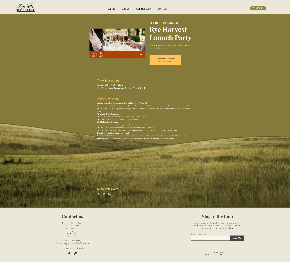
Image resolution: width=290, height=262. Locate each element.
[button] (113, 9)
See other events (165, 61)
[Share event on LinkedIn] (109, 194)
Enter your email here (198, 234)
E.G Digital (219, 252)
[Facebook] (69, 254)
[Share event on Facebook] (98, 194)
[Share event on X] (104, 194)
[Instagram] (76, 254)
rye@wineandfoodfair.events (76, 243)
